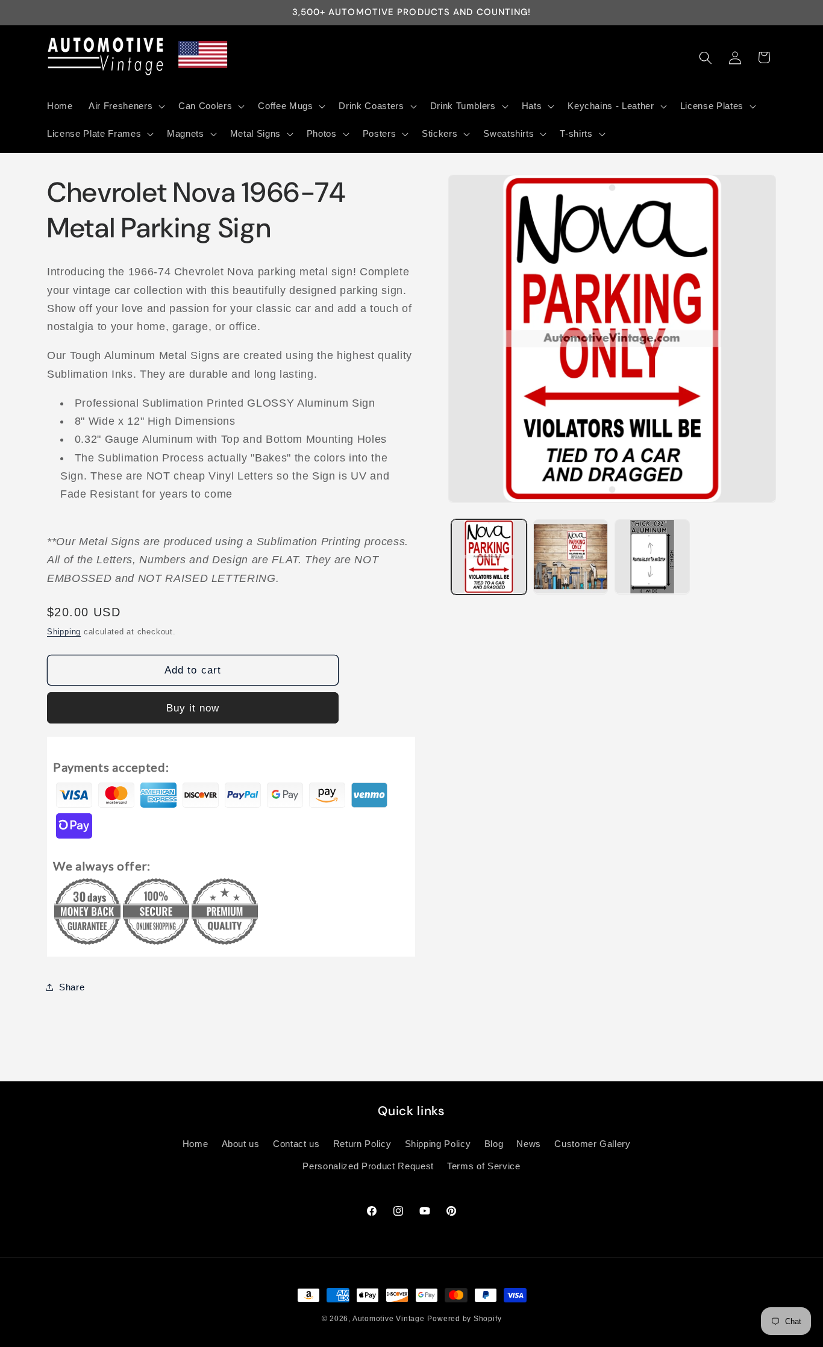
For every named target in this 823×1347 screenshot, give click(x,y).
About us (241, 1144)
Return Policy (362, 1144)
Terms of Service (484, 1166)
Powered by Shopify (464, 1318)
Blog (494, 1144)
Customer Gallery (592, 1144)
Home (195, 1144)
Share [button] (71, 986)
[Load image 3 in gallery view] (652, 557)
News (528, 1144)
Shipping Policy (438, 1144)
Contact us (296, 1144)
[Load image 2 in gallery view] (571, 557)
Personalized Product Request (367, 1166)
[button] (126, 106)
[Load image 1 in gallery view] (489, 557)
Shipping (64, 631)
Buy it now (193, 707)
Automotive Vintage (388, 1318)
